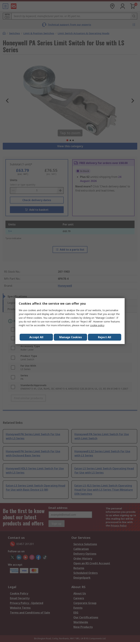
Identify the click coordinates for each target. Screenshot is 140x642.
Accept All (36, 337)
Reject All (104, 337)
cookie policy (97, 325)
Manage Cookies (70, 337)
